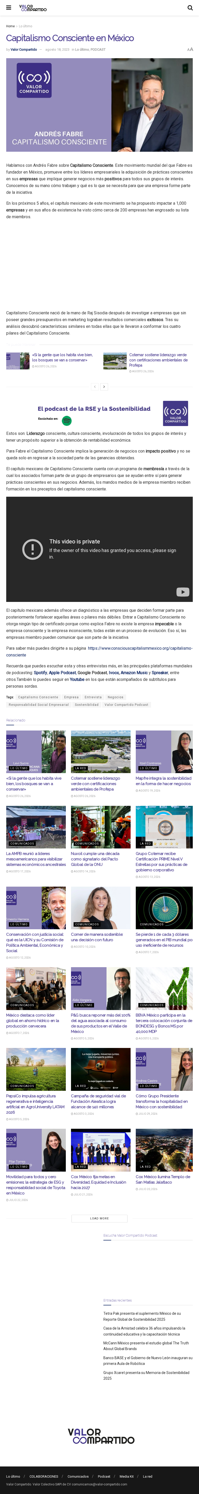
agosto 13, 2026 (149, 876)
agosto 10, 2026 (84, 946)
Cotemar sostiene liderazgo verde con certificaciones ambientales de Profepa (158, 360)
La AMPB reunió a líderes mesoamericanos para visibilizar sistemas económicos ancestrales (36, 859)
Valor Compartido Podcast (126, 705)
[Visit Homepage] (32, 8)
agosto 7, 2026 (148, 952)
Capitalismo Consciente (38, 697)
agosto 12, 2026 (20, 957)
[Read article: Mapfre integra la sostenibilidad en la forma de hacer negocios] (165, 752)
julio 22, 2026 (18, 1200)
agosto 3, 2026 (83, 1113)
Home (10, 26)
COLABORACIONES (44, 1476)
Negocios (116, 697)
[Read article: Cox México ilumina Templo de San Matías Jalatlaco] (165, 1150)
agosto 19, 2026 (149, 790)
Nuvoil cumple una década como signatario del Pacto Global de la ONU (95, 859)
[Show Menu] (8, 8)
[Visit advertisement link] (99, 413)
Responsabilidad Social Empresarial (39, 705)
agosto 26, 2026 (45, 366)
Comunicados (22, 843)
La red (80, 768)
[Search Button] (190, 8)
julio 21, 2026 (83, 1194)
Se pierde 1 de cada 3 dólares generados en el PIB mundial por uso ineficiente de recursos (165, 940)
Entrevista (93, 697)
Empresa (71, 697)
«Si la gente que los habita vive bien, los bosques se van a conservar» (33, 784)
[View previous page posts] (95, 386)
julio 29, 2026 (147, 1113)
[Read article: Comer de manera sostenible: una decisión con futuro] (101, 908)
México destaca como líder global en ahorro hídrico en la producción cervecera (32, 1020)
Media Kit (127, 1476)
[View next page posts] (104, 386)
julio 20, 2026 (147, 1189)
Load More (99, 1218)
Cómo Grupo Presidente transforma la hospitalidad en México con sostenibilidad (162, 1101)
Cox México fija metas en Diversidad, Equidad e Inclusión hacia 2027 (98, 1182)
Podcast (104, 1476)
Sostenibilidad (87, 705)
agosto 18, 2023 (57, 49)
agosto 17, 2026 (20, 871)
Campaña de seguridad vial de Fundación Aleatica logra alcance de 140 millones (98, 1101)
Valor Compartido (24, 49)
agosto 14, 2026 (84, 871)
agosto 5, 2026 (83, 1038)
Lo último (25, 26)
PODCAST (98, 49)
